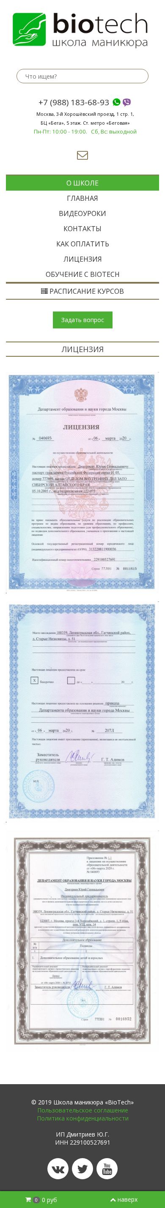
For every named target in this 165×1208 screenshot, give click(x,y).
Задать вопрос (82, 320)
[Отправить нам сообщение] (82, 157)
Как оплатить (82, 244)
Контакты (82, 228)
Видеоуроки (82, 213)
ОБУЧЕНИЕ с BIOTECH (83, 274)
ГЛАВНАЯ (82, 198)
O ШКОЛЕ (82, 183)
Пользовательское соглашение (82, 1110)
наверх (128, 1199)
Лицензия (82, 259)
